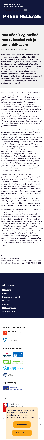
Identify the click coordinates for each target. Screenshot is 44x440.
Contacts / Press (9, 311)
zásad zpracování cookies (23, 417)
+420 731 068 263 (33, 263)
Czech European (14, 5)
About (5, 293)
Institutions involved (11, 297)
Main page (6, 290)
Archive (5, 304)
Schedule (6, 300)
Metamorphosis (9, 308)
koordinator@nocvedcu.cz (12, 263)
